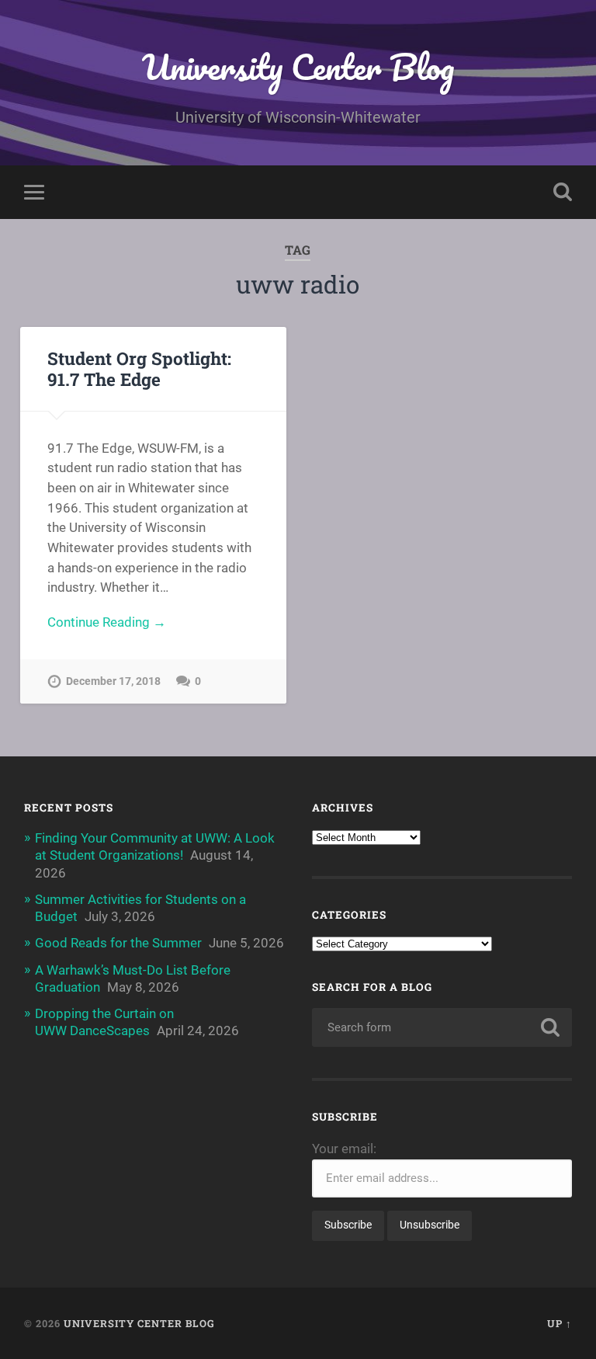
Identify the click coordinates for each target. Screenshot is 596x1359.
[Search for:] (442, 1027)
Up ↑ (559, 1323)
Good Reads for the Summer (118, 943)
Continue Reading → (106, 622)
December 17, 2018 (113, 681)
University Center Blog (298, 66)
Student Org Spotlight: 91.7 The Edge (139, 368)
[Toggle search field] (562, 191)
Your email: (344, 1148)
